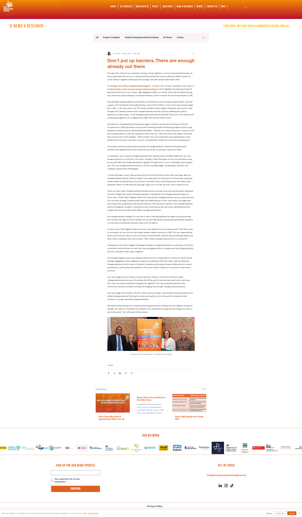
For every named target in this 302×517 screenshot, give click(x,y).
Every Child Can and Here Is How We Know (151, 398)
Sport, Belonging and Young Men (189, 417)
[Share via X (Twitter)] (114, 373)
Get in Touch (226, 465)
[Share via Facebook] (108, 373)
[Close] (299, 513)
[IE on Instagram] (226, 485)
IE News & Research (26, 26)
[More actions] (193, 53)
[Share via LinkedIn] (120, 373)
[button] (113, 6)
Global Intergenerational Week (142, 37)
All (97, 37)
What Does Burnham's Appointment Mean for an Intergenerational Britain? (111, 417)
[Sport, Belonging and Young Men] (189, 402)
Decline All (280, 513)
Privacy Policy (155, 506)
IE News (167, 37)
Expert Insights (111, 37)
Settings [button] (269, 513)
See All (204, 389)
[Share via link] (126, 373)
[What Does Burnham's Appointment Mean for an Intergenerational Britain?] (113, 402)
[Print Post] (131, 373)
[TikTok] (232, 485)
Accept (291, 513)
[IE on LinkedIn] (220, 485)
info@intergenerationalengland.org (226, 475)
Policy (180, 37)
